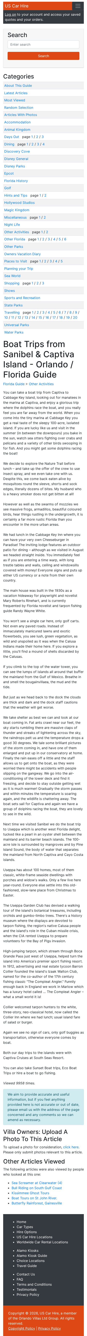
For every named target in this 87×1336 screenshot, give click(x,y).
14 (33, 317)
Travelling (12, 312)
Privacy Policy (28, 1294)
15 (40, 317)
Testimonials (27, 1289)
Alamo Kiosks (27, 1250)
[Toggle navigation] (78, 6)
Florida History (16, 181)
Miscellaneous (16, 217)
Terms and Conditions (34, 1284)
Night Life (12, 224)
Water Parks (13, 332)
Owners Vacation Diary (22, 254)
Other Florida (15, 239)
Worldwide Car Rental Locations (42, 1242)
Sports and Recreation (22, 298)
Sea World (12, 276)
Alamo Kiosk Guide (32, 1255)
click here (71, 1147)
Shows (9, 290)
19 (68, 317)
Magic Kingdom (16, 210)
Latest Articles (15, 93)
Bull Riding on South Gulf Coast (37, 1188)
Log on (10, 14)
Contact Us (26, 1274)
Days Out (12, 137)
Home (21, 1222)
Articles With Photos (20, 115)
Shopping (12, 283)
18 (61, 317)
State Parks (13, 305)
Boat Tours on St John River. (34, 1198)
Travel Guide (27, 1266)
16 (47, 317)
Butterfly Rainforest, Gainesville (37, 1203)
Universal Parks (16, 325)
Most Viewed (14, 100)
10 (6, 317)
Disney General (16, 159)
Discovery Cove (17, 151)
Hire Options (27, 1232)
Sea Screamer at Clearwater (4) (37, 1183)
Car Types (25, 1227)
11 (12, 317)
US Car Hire (17, 5)
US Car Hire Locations (34, 1237)
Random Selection (18, 107)
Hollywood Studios (19, 202)
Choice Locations (31, 1261)
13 (26, 317)
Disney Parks (14, 166)
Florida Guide (13, 384)
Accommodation (17, 122)
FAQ (20, 1279)
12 (19, 317)
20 (75, 317)
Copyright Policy (21, 1328)
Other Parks (13, 246)
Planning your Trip (18, 268)
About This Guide (18, 85)
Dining (9, 144)
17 (54, 317)
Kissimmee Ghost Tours (30, 1193)
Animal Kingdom (17, 129)
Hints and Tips (16, 195)
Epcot (9, 173)
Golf (7, 188)
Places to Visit (16, 261)
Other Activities (17, 232)
